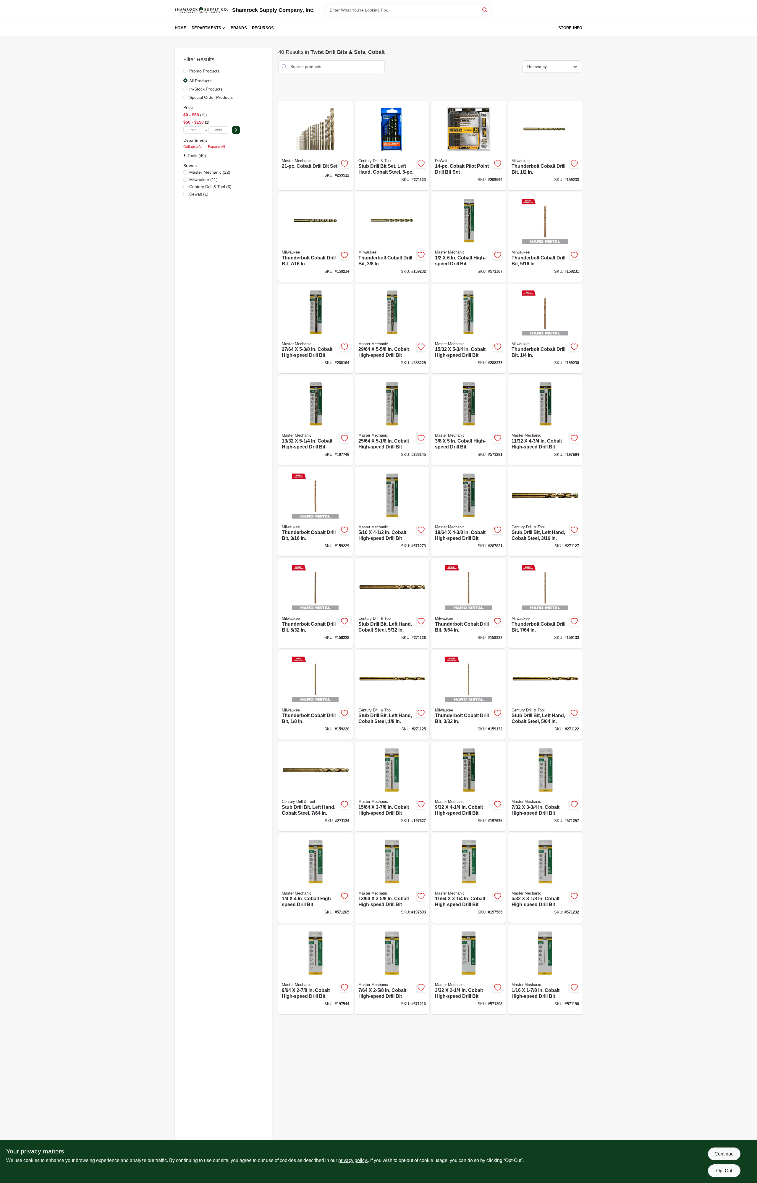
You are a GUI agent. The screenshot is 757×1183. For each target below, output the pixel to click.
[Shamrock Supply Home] (201, 10)
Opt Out (724, 1170)
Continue (724, 1153)
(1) (198, 194)
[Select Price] (236, 130)
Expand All (216, 147)
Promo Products (204, 71)
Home (181, 28)
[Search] (485, 9)
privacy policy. (353, 1160)
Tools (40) (196, 155)
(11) (203, 179)
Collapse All (193, 147)
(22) (209, 172)
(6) (210, 186)
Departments (206, 28)
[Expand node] (185, 155)
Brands (239, 28)
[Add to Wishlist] (344, 163)
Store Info (570, 28)
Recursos (263, 28)
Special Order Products (211, 97)
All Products (200, 80)
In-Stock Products (205, 89)
